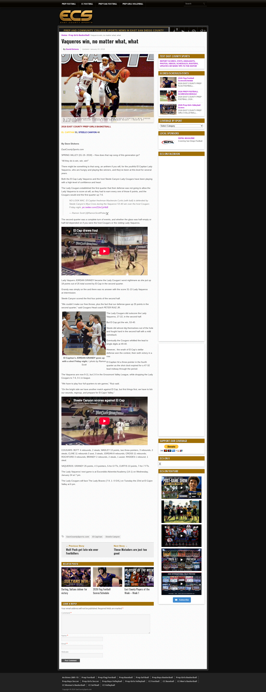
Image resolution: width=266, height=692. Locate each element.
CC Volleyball (108, 685)
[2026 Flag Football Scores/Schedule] (107, 586)
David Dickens (72, 49)
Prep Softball (142, 677)
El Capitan (97, 536)
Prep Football (69, 3)
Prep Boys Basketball (162, 677)
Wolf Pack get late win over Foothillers (82, 551)
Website (65, 652)
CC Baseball (168, 681)
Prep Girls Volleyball (133, 3)
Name (64, 635)
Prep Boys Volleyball (112, 681)
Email (64, 643)
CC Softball (93, 685)
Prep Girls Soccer (90, 681)
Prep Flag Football (108, 3)
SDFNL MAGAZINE (186, 138)
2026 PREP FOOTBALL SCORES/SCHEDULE (188, 93)
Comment (66, 613)
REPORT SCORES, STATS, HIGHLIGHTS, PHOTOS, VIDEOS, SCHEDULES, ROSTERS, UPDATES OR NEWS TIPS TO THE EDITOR (179, 63)
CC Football (87, 3)
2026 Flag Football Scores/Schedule (102, 591)
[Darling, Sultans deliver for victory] (76, 586)
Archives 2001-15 (70, 677)
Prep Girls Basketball (79, 35)
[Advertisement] (151, 16)
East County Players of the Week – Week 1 (137, 591)
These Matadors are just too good (130, 551)
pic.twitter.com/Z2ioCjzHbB (95, 207)
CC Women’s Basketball (73, 685)
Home (64, 35)
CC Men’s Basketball (187, 681)
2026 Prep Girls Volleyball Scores (189, 106)
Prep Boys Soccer (70, 681)
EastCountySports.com (77, 536)
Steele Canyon (113, 536)
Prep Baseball (126, 677)
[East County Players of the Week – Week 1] (139, 586)
